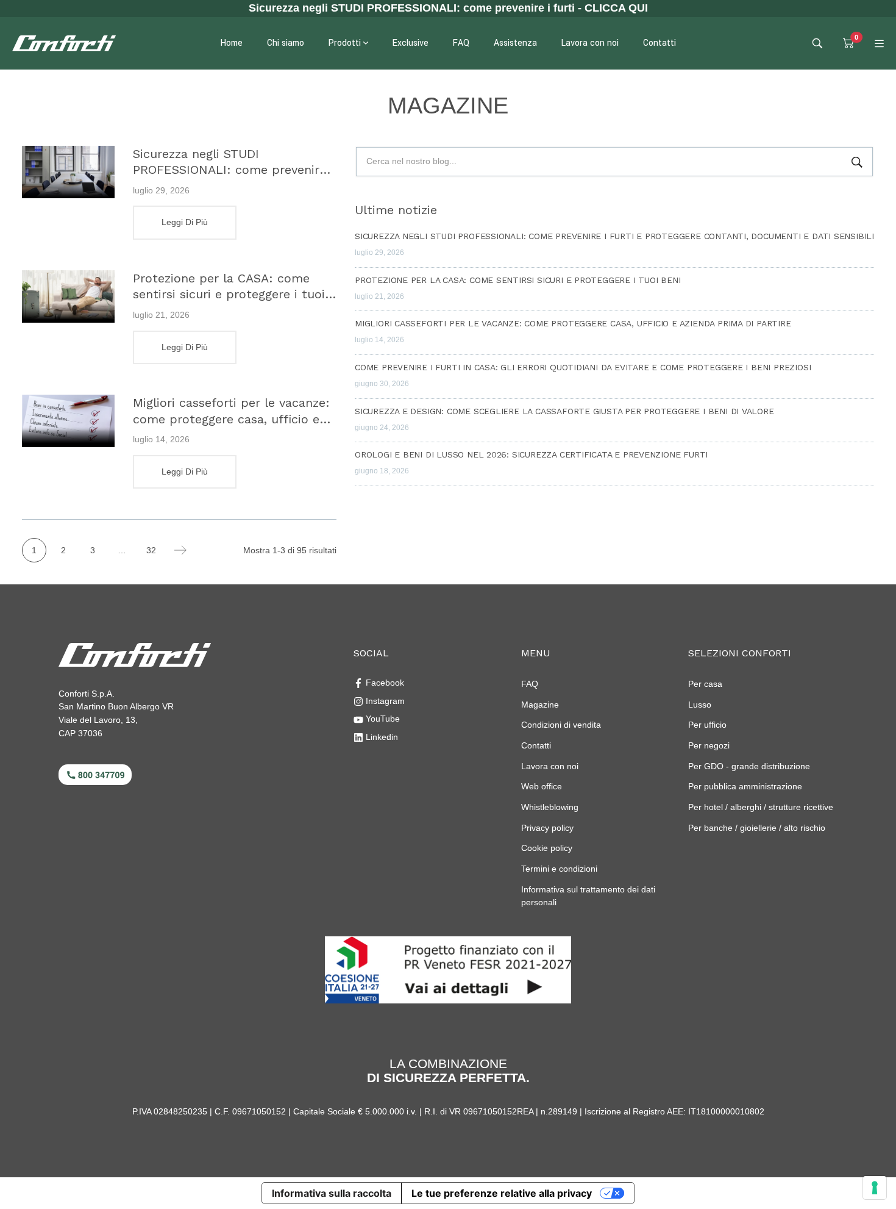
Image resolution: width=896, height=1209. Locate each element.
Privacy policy (547, 828)
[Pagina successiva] (180, 550)
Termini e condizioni (559, 869)
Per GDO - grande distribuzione (749, 766)
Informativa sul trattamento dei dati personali (588, 896)
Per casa (705, 684)
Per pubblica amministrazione (745, 786)
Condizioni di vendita (561, 725)
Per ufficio (707, 725)
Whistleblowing (549, 807)
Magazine (540, 704)
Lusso (699, 704)
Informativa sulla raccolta (331, 1193)
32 (151, 550)
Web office (541, 786)
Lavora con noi (549, 766)
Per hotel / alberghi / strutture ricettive (760, 807)
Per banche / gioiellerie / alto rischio (756, 828)
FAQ (529, 684)
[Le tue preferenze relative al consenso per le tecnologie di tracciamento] (874, 1187)
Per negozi (709, 745)
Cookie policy (546, 848)
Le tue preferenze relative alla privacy (501, 1193)
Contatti (536, 745)
